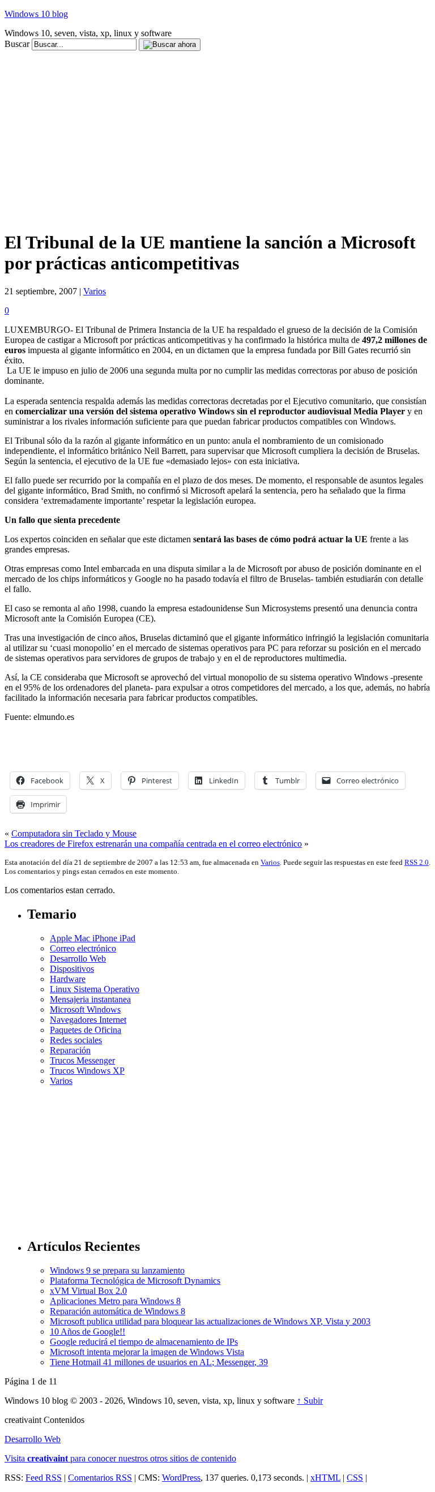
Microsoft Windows (85, 1009)
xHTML (325, 1477)
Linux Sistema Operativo (94, 989)
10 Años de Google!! (87, 1331)
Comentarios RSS (100, 1477)
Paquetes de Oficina (85, 1030)
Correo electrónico (83, 948)
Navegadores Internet (88, 1019)
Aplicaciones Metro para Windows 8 (115, 1301)
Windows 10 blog (36, 14)
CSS (355, 1477)
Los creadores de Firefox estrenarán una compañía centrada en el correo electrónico (153, 843)
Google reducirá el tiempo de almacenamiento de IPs (144, 1342)
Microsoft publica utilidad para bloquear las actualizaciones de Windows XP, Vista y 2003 (210, 1321)
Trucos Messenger (82, 1060)
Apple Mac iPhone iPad (92, 938)
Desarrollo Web (78, 958)
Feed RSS (43, 1477)
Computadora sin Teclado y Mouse (74, 833)
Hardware (68, 979)
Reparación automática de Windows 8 (117, 1311)
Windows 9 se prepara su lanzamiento (117, 1270)
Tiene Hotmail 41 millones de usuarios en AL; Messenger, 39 (159, 1362)
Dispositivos (72, 969)
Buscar (17, 44)
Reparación (70, 1050)
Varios (94, 291)
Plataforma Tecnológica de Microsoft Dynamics (135, 1280)
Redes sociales (76, 1040)
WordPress (181, 1477)
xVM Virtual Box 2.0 (88, 1291)
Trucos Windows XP (87, 1070)
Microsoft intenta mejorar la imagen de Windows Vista (147, 1352)
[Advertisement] (211, 55)
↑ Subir (310, 1400)
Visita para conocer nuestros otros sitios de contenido (120, 1458)
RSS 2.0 (416, 862)
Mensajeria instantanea (90, 999)
